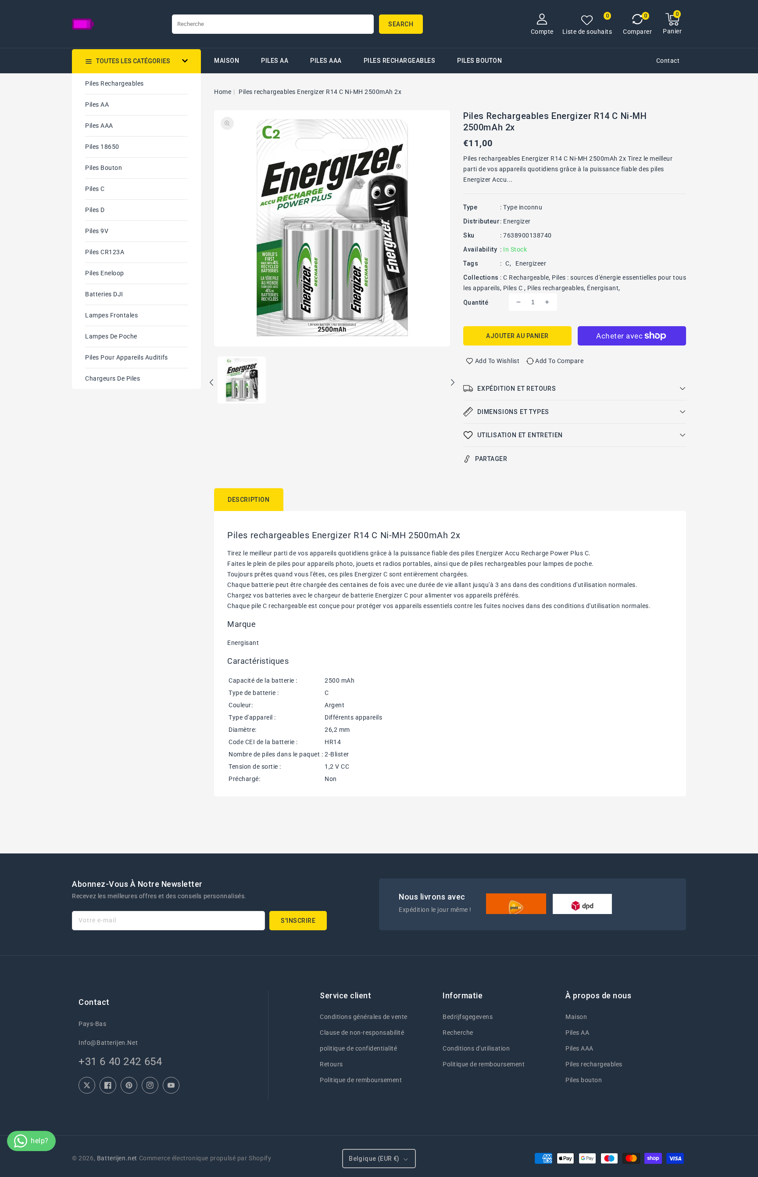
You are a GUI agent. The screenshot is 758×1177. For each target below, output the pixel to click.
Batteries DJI (104, 294)
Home (222, 91)
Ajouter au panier (517, 335)
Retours (331, 1064)
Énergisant (603, 288)
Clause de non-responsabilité (362, 1032)
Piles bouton (103, 167)
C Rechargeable (526, 277)
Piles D (95, 209)
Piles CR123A (104, 252)
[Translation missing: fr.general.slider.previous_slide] (211, 383)
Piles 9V (96, 230)
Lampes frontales (111, 315)
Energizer (517, 221)
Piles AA (274, 60)
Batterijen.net (117, 1158)
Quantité (475, 302)
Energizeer (530, 263)
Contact (668, 60)
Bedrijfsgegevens (468, 1016)
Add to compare (559, 360)
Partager (491, 458)
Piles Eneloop (104, 273)
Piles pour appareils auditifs (126, 357)
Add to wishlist (497, 360)
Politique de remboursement (361, 1079)
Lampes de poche (111, 336)
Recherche (458, 1032)
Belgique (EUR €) (374, 1158)
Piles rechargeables (400, 60)
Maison (576, 1016)
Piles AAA (326, 60)
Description (249, 499)
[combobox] (273, 24)
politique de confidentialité (358, 1048)
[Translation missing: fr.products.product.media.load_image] (242, 380)
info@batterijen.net (108, 1042)
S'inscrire (298, 920)
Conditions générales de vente (364, 1016)
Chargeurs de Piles (112, 378)
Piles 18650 (102, 146)
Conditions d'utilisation (476, 1048)
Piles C (95, 188)
